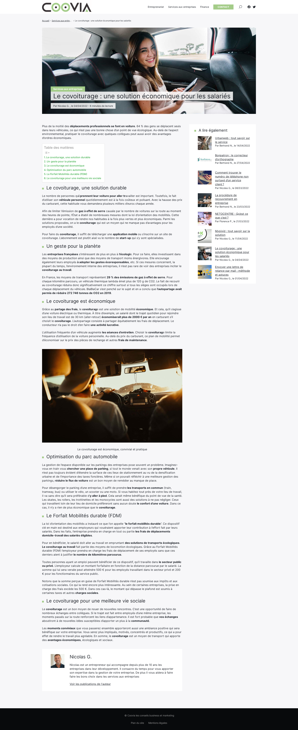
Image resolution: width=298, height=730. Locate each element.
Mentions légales (157, 722)
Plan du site (137, 722)
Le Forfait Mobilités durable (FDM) (67, 174)
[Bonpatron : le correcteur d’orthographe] (205, 160)
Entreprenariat (156, 6)
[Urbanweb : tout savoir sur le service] (205, 143)
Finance (204, 6)
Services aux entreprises (182, 6)
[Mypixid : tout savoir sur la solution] (205, 236)
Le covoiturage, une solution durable (68, 157)
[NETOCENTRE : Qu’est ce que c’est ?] (205, 219)
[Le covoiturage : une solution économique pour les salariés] (205, 253)
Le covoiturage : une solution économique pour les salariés (232, 252)
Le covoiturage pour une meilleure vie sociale (74, 178)
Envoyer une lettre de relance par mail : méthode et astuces (232, 270)
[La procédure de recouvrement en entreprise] (205, 200)
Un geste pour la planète (61, 161)
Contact (223, 7)
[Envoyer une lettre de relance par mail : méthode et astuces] (205, 272)
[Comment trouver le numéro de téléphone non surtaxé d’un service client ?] (205, 177)
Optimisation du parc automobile (66, 169)
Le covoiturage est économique (65, 165)
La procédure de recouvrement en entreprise (226, 199)
